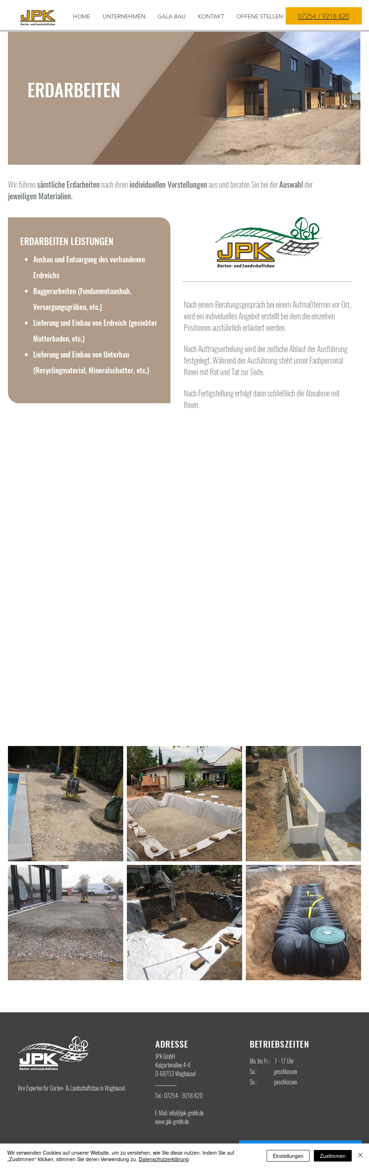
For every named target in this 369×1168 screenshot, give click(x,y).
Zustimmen (333, 1155)
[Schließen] (360, 1155)
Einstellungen (288, 1155)
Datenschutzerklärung (164, 1159)
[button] (172, 17)
